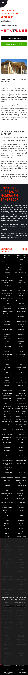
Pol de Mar (21, 440)
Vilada (21, 442)
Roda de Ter (7, 362)
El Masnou (7, 258)
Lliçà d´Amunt (7, 510)
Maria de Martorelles (7, 472)
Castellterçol (21, 275)
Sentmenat (7, 525)
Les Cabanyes (21, 463)
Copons (21, 280)
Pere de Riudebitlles (7, 393)
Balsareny (7, 488)
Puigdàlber (21, 669)
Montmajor (21, 531)
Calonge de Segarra (21, 326)
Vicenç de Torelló (7, 419)
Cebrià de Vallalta (7, 421)
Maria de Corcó (21, 472)
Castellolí (7, 277)
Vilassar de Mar (7, 319)
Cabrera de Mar (21, 290)
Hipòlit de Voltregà (21, 388)
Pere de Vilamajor (21, 311)
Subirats (21, 455)
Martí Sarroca (7, 398)
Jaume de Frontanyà (21, 354)
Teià (21, 288)
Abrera (21, 515)
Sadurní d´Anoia (21, 414)
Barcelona (7, 255)
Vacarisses (21, 452)
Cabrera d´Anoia (7, 346)
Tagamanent (7, 523)
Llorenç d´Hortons (21, 403)
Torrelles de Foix (21, 493)
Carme (21, 369)
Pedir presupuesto (14, 38)
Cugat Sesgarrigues (21, 411)
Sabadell (7, 427)
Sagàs (7, 380)
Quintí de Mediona (7, 440)
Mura (21, 314)
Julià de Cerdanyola (7, 329)
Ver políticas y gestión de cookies (15, 602)
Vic (7, 445)
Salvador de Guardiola (7, 311)
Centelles (7, 272)
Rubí (21, 359)
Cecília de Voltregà (7, 416)
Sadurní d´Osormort (21, 427)
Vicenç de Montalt (21, 419)
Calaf (21, 364)
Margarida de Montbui (21, 477)
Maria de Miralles (21, 502)
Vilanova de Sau (21, 385)
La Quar (21, 467)
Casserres (7, 369)
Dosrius (7, 513)
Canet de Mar (21, 324)
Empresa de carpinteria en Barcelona (15, 49)
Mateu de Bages (7, 395)
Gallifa (7, 377)
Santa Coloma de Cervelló (20, 499)
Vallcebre (20, 450)
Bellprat (21, 344)
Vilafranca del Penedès (7, 293)
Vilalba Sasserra (7, 388)
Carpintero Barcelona (4, 49)
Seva (7, 264)
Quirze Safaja (21, 434)
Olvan (7, 269)
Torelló (7, 498)
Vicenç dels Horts (21, 416)
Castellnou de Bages (20, 382)
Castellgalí (7, 385)
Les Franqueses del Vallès (7, 463)
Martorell (7, 341)
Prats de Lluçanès (21, 301)
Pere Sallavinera (7, 442)
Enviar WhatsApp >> (13, 44)
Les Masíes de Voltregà (7, 460)
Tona (21, 319)
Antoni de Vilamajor (21, 332)
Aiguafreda (7, 367)
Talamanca (21, 520)
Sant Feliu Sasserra (21, 390)
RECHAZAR (9, 606)
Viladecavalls (21, 293)
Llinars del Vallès (21, 458)
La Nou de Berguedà (21, 429)
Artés (21, 362)
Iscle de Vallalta (7, 357)
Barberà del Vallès (21, 485)
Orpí (21, 264)
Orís (21, 267)
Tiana (21, 285)
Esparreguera (21, 282)
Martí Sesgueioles (21, 395)
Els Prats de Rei (7, 285)
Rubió (7, 359)
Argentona (21, 303)
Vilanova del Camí (7, 290)
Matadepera (21, 334)
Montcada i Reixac (21, 536)
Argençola (7, 382)
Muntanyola (7, 316)
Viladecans (7, 295)
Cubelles (21, 513)
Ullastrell (7, 475)
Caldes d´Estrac (7, 301)
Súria (7, 455)
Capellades (7, 485)
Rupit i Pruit (21, 357)
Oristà (7, 267)
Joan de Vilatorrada (7, 354)
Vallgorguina (7, 450)
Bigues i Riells (7, 308)
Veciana (21, 445)
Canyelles (7, 321)
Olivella (21, 490)
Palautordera (7, 411)
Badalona (21, 295)
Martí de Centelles (7, 401)
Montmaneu (7, 531)
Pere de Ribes (21, 393)
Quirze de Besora (21, 437)
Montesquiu (21, 533)
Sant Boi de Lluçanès (21, 421)
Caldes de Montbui (7, 390)
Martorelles (21, 338)
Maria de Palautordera (7, 502)
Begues (21, 375)
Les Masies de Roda (21, 460)
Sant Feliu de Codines (7, 408)
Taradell (7, 520)
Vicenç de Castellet (21, 308)
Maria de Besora (21, 523)
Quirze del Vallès (7, 437)
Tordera (7, 515)
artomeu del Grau (21, 424)
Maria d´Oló (21, 475)
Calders (7, 364)
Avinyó (21, 298)
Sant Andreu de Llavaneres (7, 335)
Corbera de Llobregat (7, 280)
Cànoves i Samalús (21, 321)
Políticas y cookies (21, 672)
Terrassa (7, 288)
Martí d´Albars (21, 401)
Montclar (7, 536)
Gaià (21, 525)
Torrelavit (7, 495)
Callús (21, 349)
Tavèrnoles (21, 518)
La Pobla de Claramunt (7, 429)
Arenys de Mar (21, 306)
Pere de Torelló (7, 314)
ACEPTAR (20, 606)
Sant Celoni (21, 470)
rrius (21, 277)
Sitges (21, 262)
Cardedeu (7, 483)
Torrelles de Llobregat (7, 493)
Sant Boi (7, 424)
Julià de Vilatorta (21, 480)
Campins (7, 326)
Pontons (7, 303)
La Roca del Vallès (7, 467)
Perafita (21, 372)
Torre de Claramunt (21, 495)
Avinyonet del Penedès (7, 298)
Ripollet (7, 332)
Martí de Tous (21, 398)
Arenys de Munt (7, 306)
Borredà (21, 346)
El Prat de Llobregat (7, 262)
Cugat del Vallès (7, 414)
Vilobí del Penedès (7, 507)
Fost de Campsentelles (7, 434)
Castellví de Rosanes (21, 272)
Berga (7, 344)
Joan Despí (21, 329)
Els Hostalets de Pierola (21, 258)
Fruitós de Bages (21, 432)
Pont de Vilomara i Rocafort (21, 666)
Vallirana (21, 447)
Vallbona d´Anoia (7, 452)
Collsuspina (7, 282)
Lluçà (21, 380)
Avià (7, 349)
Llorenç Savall (7, 403)
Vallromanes (7, 447)
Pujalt (7, 669)
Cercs (21, 269)
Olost (7, 490)
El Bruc (21, 510)
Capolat (21, 483)
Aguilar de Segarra (21, 367)
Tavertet (7, 518)
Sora (21, 377)
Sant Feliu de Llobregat (21, 406)
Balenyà (21, 488)
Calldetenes (7, 351)
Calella (21, 351)
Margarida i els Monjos (7, 477)
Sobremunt (7, 480)
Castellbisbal (7, 665)
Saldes (7, 458)
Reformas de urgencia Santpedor (7, 672)
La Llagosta (7, 432)
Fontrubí (7, 528)
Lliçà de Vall (21, 507)
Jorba (21, 528)
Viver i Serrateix (21, 505)
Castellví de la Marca (7, 275)
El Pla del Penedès (21, 255)
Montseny (21, 316)
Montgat (7, 533)
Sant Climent (7, 470)
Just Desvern (7, 406)
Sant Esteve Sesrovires (21, 408)
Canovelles (7, 324)
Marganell (21, 341)
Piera (7, 372)
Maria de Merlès (7, 505)
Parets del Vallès (7, 375)
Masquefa (7, 338)
